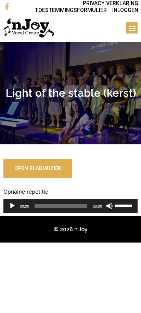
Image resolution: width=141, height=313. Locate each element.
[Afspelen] (12, 206)
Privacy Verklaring (110, 3)
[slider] (124, 205)
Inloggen (125, 10)
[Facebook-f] (7, 7)
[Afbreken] (109, 206)
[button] (132, 28)
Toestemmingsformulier (71, 10)
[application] (70, 206)
